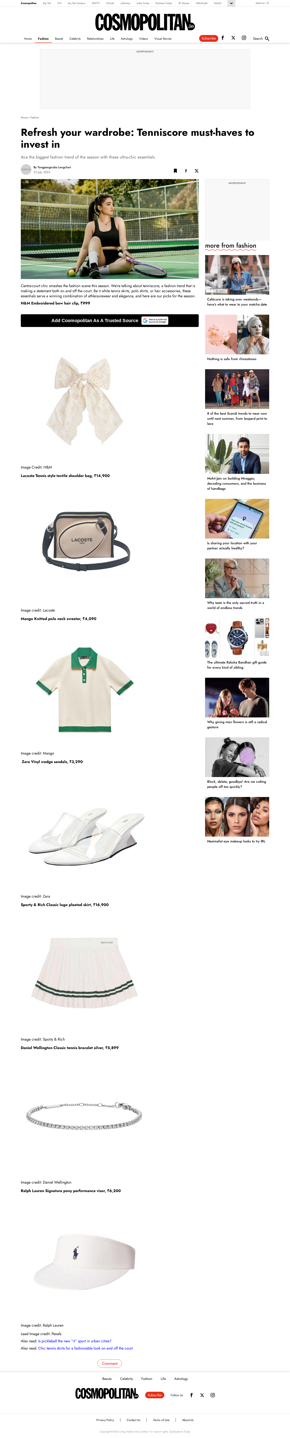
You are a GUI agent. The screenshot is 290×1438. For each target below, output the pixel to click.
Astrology (127, 38)
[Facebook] (191, 1395)
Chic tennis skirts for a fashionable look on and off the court (85, 1348)
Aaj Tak (47, 3)
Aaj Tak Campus (76, 3)
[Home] (107, 1393)
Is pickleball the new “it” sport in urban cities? (74, 1341)
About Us (188, 1420)
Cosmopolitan (29, 3)
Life (112, 38)
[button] (175, 171)
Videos (143, 38)
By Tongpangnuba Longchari (52, 167)
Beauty (59, 38)
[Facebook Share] (186, 171)
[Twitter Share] (196, 171)
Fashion (43, 38)
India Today (143, 3)
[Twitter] (202, 1395)
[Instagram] (213, 1395)
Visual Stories (163, 38)
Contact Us (133, 1420)
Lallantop (125, 3)
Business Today (164, 3)
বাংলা (59, 3)
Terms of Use (161, 1420)
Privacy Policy (105, 1420)
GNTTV (96, 3)
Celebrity (75, 38)
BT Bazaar (184, 3)
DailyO (217, 3)
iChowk (110, 3)
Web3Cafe (201, 3)
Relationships (95, 38)
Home (28, 38)
